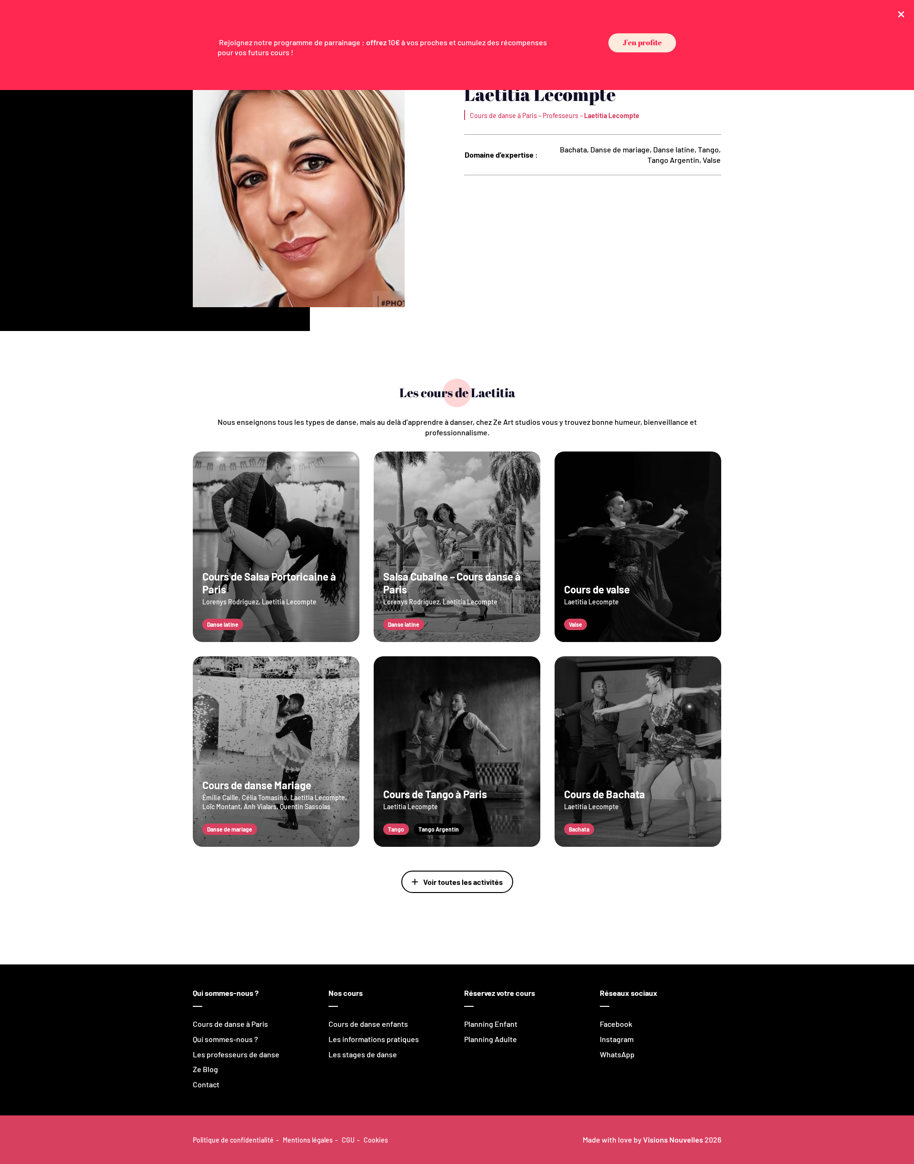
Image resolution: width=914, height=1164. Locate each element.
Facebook (616, 1023)
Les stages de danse (362, 1054)
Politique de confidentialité (233, 1140)
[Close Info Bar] (901, 13)
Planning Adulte (490, 1039)
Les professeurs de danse (236, 1054)
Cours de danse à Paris (503, 115)
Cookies (376, 1140)
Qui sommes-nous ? (225, 1039)
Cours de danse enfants (368, 1023)
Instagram (617, 1039)
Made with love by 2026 (652, 1139)
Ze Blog (205, 1069)
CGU (348, 1140)
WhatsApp (617, 1054)
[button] (642, 43)
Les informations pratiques (373, 1039)
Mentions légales (308, 1140)
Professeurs (560, 115)
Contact (206, 1084)
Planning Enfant (490, 1023)
